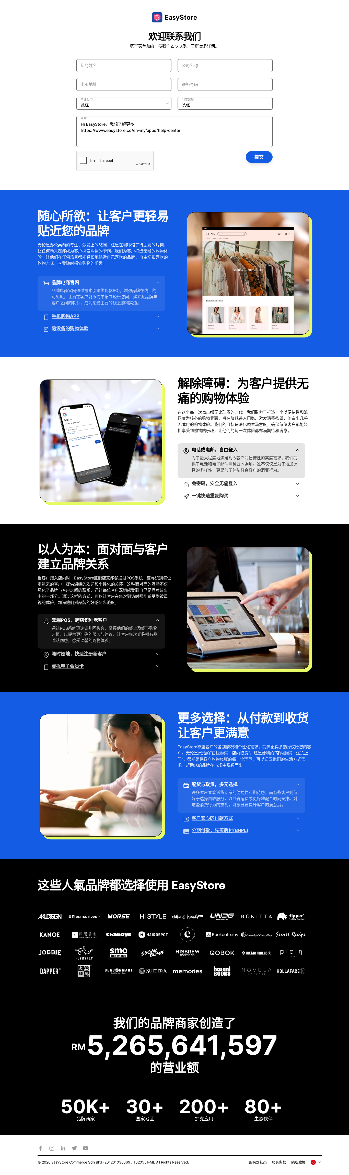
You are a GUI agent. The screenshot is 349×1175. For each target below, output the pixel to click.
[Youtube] (86, 1148)
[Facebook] (41, 1148)
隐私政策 (298, 1162)
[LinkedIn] (63, 1148)
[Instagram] (52, 1148)
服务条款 (279, 1162)
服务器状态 (258, 1162)
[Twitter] (74, 1148)
